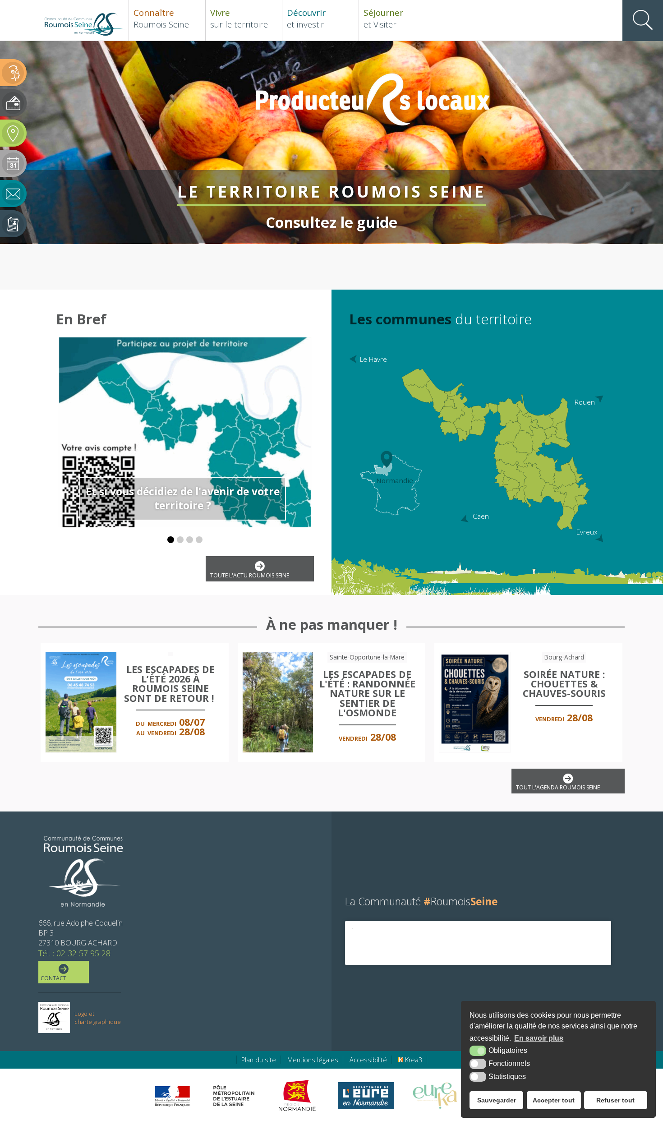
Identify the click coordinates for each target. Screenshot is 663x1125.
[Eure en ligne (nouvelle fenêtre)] (366, 1095)
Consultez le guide (323, 222)
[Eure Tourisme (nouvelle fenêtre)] (435, 1096)
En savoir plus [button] (538, 1038)
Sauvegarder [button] (496, 1100)
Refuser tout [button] (615, 1100)
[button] (170, 539)
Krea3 (412, 1060)
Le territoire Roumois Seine (323, 193)
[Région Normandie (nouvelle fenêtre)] (298, 1096)
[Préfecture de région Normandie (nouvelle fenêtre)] (172, 1096)
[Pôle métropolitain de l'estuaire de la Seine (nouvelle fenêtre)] (234, 1096)
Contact (53, 978)
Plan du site (258, 1060)
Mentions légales (312, 1060)
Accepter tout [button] (554, 1100)
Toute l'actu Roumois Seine (249, 575)
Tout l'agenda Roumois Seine (558, 787)
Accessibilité (368, 1060)
